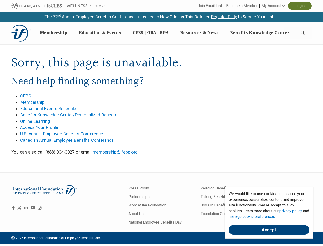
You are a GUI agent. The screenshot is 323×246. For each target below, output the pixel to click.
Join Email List (210, 6)
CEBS (25, 96)
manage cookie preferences (252, 216)
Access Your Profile (39, 127)
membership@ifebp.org (115, 152)
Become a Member (242, 6)
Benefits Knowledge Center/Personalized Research (70, 115)
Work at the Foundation (147, 205)
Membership (32, 102)
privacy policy (290, 211)
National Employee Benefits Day (155, 222)
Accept (269, 230)
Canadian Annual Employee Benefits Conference (67, 140)
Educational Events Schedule (48, 108)
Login (300, 6)
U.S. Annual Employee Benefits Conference (61, 133)
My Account (272, 6)
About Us (136, 213)
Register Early (224, 16)
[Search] (303, 33)
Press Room (138, 188)
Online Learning (35, 121)
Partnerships (139, 196)
